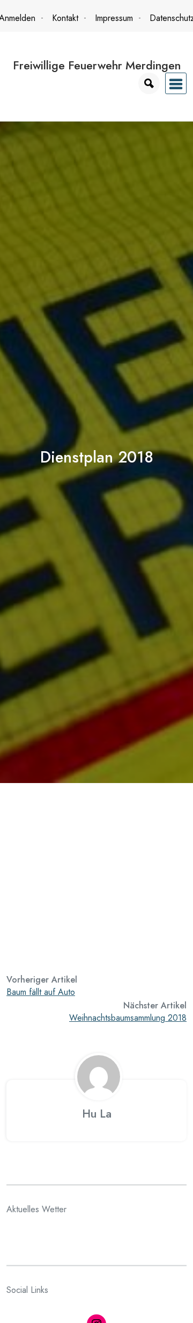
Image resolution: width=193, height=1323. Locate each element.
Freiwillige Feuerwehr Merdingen (97, 65)
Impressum (114, 18)
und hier (21, 930)
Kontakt (65, 18)
